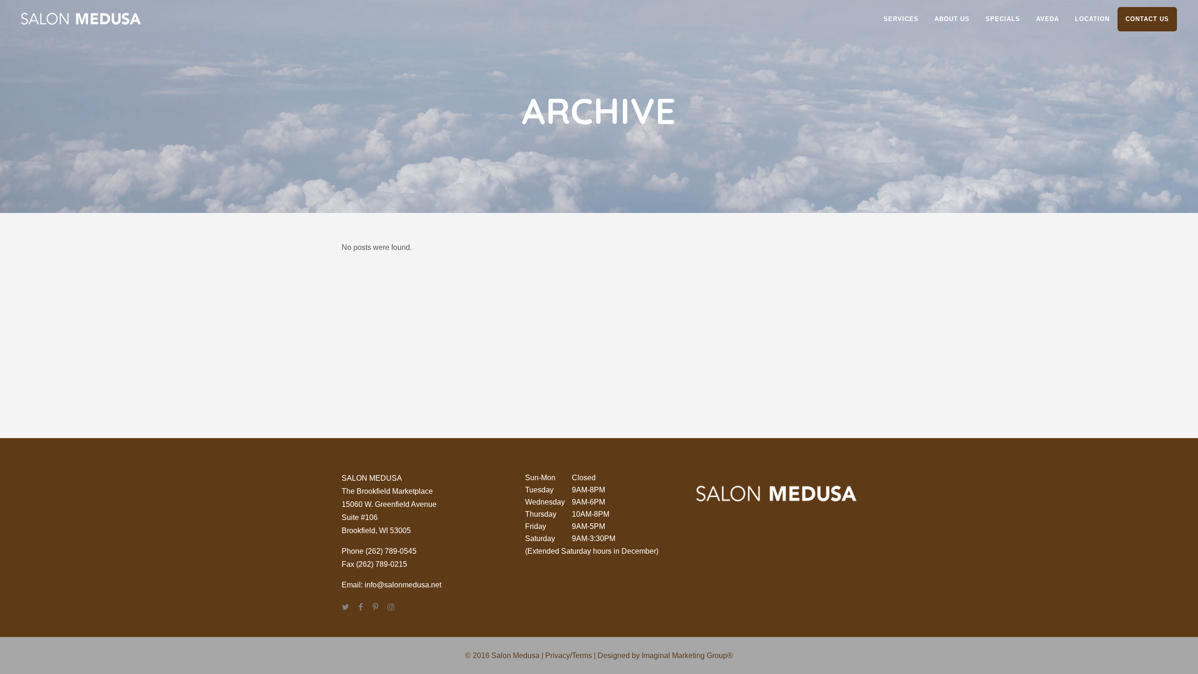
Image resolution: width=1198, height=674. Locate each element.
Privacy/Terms (568, 655)
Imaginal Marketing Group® (687, 655)
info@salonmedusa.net (403, 585)
